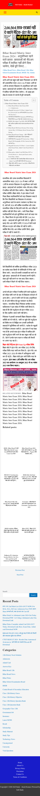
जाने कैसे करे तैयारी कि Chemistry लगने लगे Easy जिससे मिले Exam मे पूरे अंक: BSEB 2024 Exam (20, 118)
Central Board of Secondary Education (16, 689)
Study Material (8, 731)
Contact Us (20, 774)
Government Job (8, 712)
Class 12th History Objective (12, 697)
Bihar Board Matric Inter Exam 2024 (16, 103)
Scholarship (7, 728)
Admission (6, 659)
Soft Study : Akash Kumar (24, 5)
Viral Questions (8, 750)
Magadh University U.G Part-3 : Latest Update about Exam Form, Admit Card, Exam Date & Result (21, 148)
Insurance (6, 716)
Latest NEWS (7, 720)
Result (5, 724)
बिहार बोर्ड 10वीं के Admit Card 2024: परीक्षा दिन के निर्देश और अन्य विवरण (21, 164)
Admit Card (7, 662)
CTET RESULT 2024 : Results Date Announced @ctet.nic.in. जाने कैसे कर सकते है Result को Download (19, 642)
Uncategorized (7, 743)
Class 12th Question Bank (11, 705)
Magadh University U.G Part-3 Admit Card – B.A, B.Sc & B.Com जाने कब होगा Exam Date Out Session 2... (20, 112)
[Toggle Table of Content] (32, 100)
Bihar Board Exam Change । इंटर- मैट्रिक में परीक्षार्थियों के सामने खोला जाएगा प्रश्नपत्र (20, 136)
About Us (20, 765)
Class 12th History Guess (11, 693)
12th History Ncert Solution (12, 655)
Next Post (20, 575)
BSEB (24, 72)
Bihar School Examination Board (14, 682)
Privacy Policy (20, 768)
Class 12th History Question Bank (14, 701)
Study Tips (6, 735)
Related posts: (15, 108)
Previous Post (20, 570)
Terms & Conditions (20, 777)
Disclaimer (20, 771)
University (6, 747)
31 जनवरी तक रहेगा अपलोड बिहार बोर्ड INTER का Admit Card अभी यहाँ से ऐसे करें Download (21, 160)
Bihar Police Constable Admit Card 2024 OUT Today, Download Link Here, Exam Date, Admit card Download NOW (19, 626)
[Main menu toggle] (5, 12)
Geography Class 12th (10, 708)
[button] (37, 12)
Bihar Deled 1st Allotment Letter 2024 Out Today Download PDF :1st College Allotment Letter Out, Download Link (20, 617)
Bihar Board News (10, 70)
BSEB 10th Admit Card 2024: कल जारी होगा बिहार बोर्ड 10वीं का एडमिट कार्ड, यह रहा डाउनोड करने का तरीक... (21, 123)
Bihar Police (7, 678)
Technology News (9, 739)
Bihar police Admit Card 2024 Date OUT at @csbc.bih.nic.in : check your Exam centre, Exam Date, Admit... (20, 154)
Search (5, 591)
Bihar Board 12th (23, 70)
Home (20, 762)
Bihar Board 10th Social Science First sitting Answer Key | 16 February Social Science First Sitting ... (21, 130)
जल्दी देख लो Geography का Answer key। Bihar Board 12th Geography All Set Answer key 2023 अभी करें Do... (21, 141)
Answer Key (7, 666)
